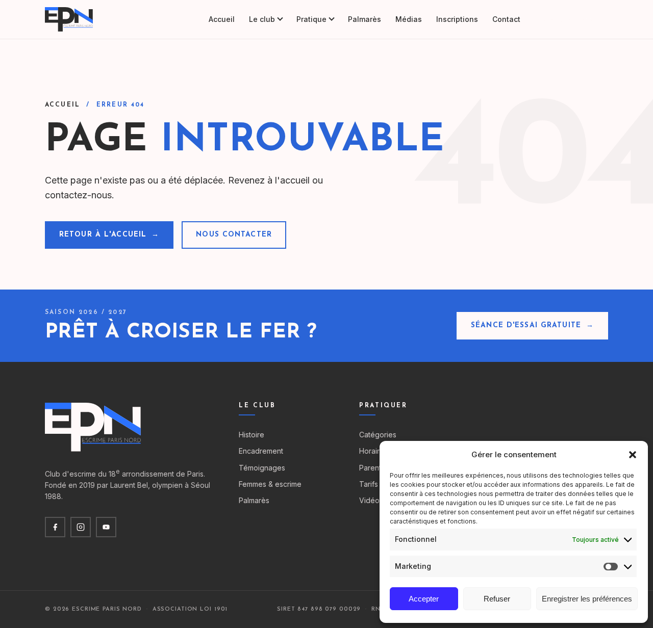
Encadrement (261, 451)
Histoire (251, 434)
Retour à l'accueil (109, 235)
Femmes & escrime (270, 484)
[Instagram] (80, 527)
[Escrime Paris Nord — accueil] (69, 19)
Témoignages (262, 467)
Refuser (497, 598)
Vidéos (371, 500)
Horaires (373, 451)
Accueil (222, 19)
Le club (262, 19)
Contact (506, 19)
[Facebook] (55, 527)
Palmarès (364, 19)
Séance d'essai (571, 19)
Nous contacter (234, 235)
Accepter (424, 598)
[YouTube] (106, 527)
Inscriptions (457, 19)
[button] (632, 455)
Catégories (377, 434)
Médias (408, 19)
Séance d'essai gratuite (532, 325)
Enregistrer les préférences (587, 598)
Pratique (311, 19)
